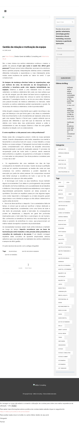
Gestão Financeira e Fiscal (64, 252)
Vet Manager (62, 368)
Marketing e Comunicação (62, 289)
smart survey (62, 329)
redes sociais (62, 310)
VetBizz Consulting (64, 352)
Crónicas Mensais (63, 154)
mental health (62, 295)
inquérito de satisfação (62, 274)
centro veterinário (64, 201)
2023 (59, 182)
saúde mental (62, 318)
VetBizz (60, 349)
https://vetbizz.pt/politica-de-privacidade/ (15, 411)
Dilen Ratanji (9, 56)
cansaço (61, 198)
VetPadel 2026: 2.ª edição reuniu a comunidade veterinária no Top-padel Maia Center (71, 95)
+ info (9, 406)
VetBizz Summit (63, 356)
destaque (62, 160)
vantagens (61, 341)
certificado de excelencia (62, 207)
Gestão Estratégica (64, 247)
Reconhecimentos (63, 306)
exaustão (61, 239)
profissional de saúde (63, 301)
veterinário (62, 364)
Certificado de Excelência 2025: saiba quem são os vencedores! (71, 128)
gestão (60, 243)
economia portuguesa (62, 230)
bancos (60, 194)
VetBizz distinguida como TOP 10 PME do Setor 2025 (70, 112)
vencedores (62, 345)
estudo (60, 235)
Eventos (62, 164)
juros (60, 284)
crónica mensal (63, 216)
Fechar (2, 422)
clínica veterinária (64, 213)
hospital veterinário (64, 269)
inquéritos (61, 280)
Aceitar (14, 406)
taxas (60, 337)
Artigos (62, 149)
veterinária (61, 360)
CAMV (70, 194)
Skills (60, 325)
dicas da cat (62, 220)
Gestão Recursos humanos (30, 251)
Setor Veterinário (64, 322)
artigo (60, 190)
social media (62, 333)
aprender (61, 186)
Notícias (62, 168)
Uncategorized (63, 172)
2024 (67, 182)
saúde (60, 314)
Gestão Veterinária (11, 254)
